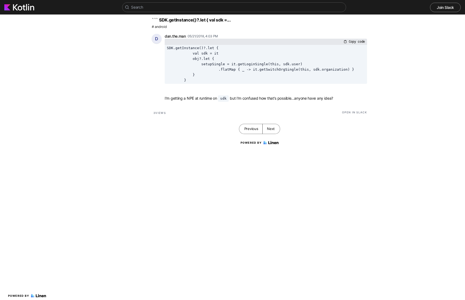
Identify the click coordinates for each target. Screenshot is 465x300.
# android (159, 27)
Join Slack (445, 7)
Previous (251, 128)
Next (271, 128)
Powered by (18, 295)
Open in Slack (354, 112)
